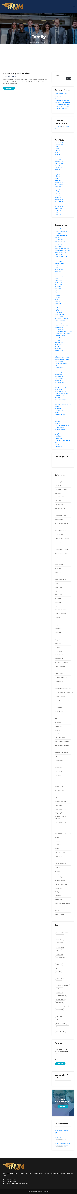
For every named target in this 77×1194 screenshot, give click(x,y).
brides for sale (58, 280)
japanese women (59, 350)
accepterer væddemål (61, 932)
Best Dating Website (60, 258)
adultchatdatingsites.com (61, 231)
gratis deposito (59, 968)
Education (57, 297)
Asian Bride (58, 237)
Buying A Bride (58, 282)
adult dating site (59, 228)
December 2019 (59, 199)
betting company (60, 935)
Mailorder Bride (59, 380)
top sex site (58, 423)
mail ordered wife (59, 378)
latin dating (57, 354)
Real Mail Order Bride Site (61, 401)
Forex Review (58, 310)
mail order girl (58, 372)
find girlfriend (58, 303)
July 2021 (57, 171)
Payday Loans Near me (60, 391)
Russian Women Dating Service (63, 404)
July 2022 (57, 148)
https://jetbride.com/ (60, 335)
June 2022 (57, 150)
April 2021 (57, 176)
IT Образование (59, 348)
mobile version (59, 988)
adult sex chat (58, 230)
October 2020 (58, 186)
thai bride (57, 421)
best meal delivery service (61, 261)
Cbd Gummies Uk (59, 97)
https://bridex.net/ (59, 327)
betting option (59, 939)
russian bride (58, 403)
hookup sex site (59, 322)
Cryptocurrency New (60, 290)
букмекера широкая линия (61, 1027)
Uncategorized (58, 435)
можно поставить (60, 1031)
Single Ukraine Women (60, 414)
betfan (56, 265)
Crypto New (58, 288)
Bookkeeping (58, 275)
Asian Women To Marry (60, 241)
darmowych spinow (60, 957)
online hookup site (59, 386)
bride (56, 278)
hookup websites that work (61, 325)
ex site (57, 412)
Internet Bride (58, 340)
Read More (8, 88)
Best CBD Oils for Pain (60, 252)
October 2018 (58, 208)
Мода (56, 442)
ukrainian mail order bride (61, 431)
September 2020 (59, 188)
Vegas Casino (59, 1013)
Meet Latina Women (60, 382)
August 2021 (58, 169)
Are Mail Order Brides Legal (61, 235)
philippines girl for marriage (61, 393)
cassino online (59, 954)
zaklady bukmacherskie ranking (62, 440)
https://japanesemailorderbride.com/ (64, 333)
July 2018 (57, 212)
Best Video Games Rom (61, 263)
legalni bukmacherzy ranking (62, 357)
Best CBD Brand (59, 246)
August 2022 (58, 146)
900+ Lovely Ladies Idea (17, 73)
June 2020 (57, 193)
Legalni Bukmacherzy (60, 356)
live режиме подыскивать (62, 985)
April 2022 (57, 154)
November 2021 (59, 163)
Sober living (57, 418)
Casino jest (58, 950)
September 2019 (59, 205)
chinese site (58, 286)
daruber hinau (59, 961)
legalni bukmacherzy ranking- (62, 359)
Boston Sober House (60, 277)
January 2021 (58, 180)
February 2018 (58, 214)
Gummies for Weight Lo (61, 318)
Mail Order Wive (59, 376)
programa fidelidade (61, 995)
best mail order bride (60, 260)
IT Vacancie (58, 344)
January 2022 (58, 159)
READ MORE (60, 1063)
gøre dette (58, 971)
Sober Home (58, 416)
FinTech (57, 305)
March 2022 (58, 156)
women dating (58, 438)
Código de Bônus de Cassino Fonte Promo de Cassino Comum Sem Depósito (62, 108)
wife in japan (58, 436)
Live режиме (59, 982)
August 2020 (58, 190)
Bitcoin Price (58, 273)
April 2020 (57, 195)
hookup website (59, 324)
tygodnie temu (59, 1009)
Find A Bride (58, 301)
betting (56, 267)
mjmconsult (58, 126)
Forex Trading (58, 312)
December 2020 (59, 182)
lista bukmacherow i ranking (61, 363)
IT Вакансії (57, 346)
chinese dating (58, 284)
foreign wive (58, 309)
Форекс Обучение (59, 446)
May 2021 (57, 175)
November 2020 (59, 184)
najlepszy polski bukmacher (61, 384)
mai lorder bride (59, 367)
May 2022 (57, 152)
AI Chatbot (58, 233)
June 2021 (57, 173)
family (14, 76)
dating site (57, 295)
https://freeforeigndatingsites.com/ (63, 331)
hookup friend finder (60, 320)
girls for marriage (59, 316)
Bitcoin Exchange (59, 269)
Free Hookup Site (59, 314)
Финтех (57, 444)
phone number (59, 992)
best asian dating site (60, 245)
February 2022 (58, 158)
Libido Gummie (59, 361)
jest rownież (59, 975)
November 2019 (59, 201)
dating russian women (60, 293)
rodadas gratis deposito (62, 1006)
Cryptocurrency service (60, 292)
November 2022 (59, 143)
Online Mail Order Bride (60, 387)
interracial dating (59, 342)
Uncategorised (58, 433)
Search (57, 75)
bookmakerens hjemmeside (59, 943)
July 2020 (57, 191)
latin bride (57, 352)
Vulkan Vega (59, 1016)
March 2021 (58, 178)
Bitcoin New (58, 271)
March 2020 (58, 197)
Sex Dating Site (59, 410)
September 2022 (59, 144)
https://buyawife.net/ (60, 329)
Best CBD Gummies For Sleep (62, 250)
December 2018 (59, 206)
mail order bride (59, 369)
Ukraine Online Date (60, 429)
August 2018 (58, 210)
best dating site (59, 254)
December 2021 (59, 161)
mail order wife (58, 374)
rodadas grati (59, 1002)
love (56, 365)
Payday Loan (58, 389)
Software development (60, 419)
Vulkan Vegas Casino (61, 1020)
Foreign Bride (58, 307)
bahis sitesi (57, 243)
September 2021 (59, 167)
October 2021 (58, 165)
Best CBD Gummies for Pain (62, 248)
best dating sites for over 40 (62, 256)
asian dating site (59, 239)
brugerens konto (60, 947)
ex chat (57, 406)
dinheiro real (59, 964)
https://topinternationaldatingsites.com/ (64, 337)
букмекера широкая (61, 1023)
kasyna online (59, 978)
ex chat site (58, 408)
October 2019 (58, 203)
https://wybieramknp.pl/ (60, 339)
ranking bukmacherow (60, 399)
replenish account (60, 999)
